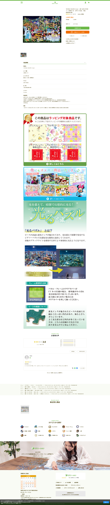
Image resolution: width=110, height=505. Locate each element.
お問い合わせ (84, 35)
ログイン (56, 372)
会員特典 (76, 482)
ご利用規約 (58, 488)
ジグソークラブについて (69, 488)
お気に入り (72, 35)
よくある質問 (68, 482)
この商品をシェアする (70, 43)
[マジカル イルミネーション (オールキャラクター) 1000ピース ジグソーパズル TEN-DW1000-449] (25, 409)
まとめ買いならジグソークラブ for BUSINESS (70, 494)
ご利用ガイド (59, 482)
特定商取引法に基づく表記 (61, 485)
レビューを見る (81, 14)
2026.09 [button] (35, 476)
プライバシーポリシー (76, 485)
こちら (30, 492)
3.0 (44, 342)
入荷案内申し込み (77, 28)
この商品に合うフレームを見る (78, 32)
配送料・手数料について (70, 41)
